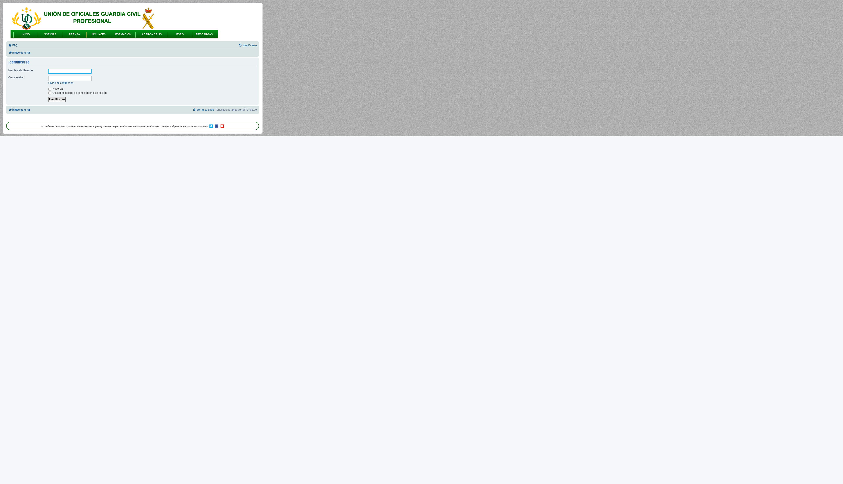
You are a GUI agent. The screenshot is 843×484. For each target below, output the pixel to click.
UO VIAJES (99, 34)
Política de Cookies (158, 126)
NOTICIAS (50, 34)
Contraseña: (16, 77)
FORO (180, 34)
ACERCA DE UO (152, 34)
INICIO (26, 34)
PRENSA (74, 34)
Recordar (58, 88)
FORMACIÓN (123, 34)
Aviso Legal (111, 126)
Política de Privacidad (132, 126)
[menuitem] (12, 46)
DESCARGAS (204, 34)
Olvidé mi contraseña (61, 83)
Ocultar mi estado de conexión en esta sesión (79, 92)
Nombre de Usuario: (21, 70)
